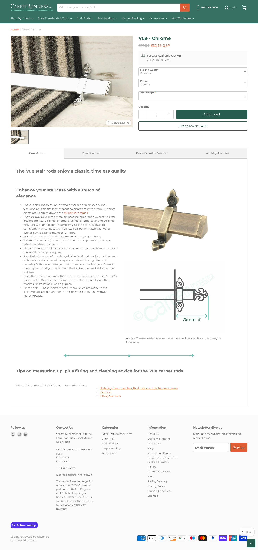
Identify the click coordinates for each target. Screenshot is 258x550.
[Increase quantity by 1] (169, 114)
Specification (90, 153)
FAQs (151, 448)
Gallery (152, 466)
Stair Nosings (106, 18)
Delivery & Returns (159, 438)
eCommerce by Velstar (23, 540)
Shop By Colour (21, 18)
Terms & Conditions (159, 490)
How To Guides (182, 18)
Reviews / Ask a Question (152, 153)
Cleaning (105, 392)
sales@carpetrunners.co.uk (75, 474)
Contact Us (154, 443)
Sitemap (153, 495)
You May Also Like (217, 153)
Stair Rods (84, 18)
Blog (151, 476)
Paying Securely (157, 481)
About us (153, 433)
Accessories (157, 18)
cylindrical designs (76, 212)
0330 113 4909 (67, 468)
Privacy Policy (156, 486)
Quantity (143, 106)
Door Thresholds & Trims (54, 18)
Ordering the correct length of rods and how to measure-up (139, 388)
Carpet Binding (132, 18)
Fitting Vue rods (110, 396)
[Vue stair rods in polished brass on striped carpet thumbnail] (19, 137)
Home (15, 29)
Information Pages (159, 453)
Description (37, 153)
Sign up (239, 447)
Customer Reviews (159, 471)
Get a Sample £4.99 (193, 126)
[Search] (185, 8)
